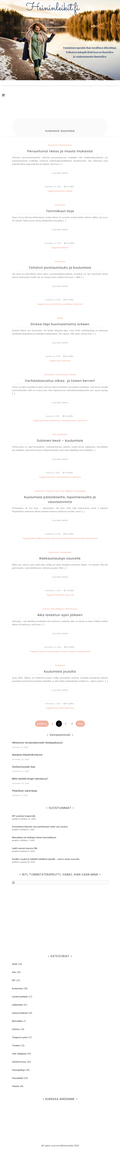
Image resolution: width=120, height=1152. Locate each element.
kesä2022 (44, 420)
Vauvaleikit (17, 1078)
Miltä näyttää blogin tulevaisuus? (30, 778)
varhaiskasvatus (68, 420)
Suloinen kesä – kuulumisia (60, 440)
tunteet (69, 191)
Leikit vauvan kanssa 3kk (24, 848)
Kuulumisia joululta (60, 671)
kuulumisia (60, 191)
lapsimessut (91, 538)
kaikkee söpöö (43, 538)
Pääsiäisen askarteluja (24, 790)
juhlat (32, 538)
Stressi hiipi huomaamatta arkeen (59, 324)
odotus (65, 651)
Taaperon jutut (52, 491)
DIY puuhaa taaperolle (23, 816)
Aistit (14, 964)
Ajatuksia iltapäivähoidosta (27, 754)
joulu (46, 304)
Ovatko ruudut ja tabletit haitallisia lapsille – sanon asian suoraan (45, 859)
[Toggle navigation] (3, 95)
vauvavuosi (82, 420)
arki (58, 360)
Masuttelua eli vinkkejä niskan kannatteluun (34, 837)
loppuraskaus (54, 651)
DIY (13, 980)
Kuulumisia (53, 145)
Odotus (46, 609)
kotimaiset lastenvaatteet (62, 538)
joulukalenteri (56, 304)
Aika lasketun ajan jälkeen (60, 615)
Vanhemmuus (65, 145)
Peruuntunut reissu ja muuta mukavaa (60, 151)
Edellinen (41, 723)
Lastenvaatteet (20, 996)
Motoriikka (17, 1021)
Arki (54, 434)
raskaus (72, 651)
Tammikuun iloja (60, 211)
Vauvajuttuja (80, 491)
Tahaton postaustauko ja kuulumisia (60, 267)
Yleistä (60, 318)
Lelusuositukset (20, 1012)
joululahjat (67, 304)
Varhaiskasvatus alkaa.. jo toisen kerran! (60, 381)
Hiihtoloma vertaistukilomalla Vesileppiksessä (37, 742)
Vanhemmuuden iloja (23, 766)
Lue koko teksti (60, 173)
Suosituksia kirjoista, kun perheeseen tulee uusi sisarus (40, 826)
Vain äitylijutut (66, 491)
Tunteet (16, 1045)
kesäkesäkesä (63, 477)
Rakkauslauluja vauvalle (60, 558)
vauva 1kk (69, 595)
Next (80, 723)
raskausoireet (83, 651)
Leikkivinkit (17, 1004)
